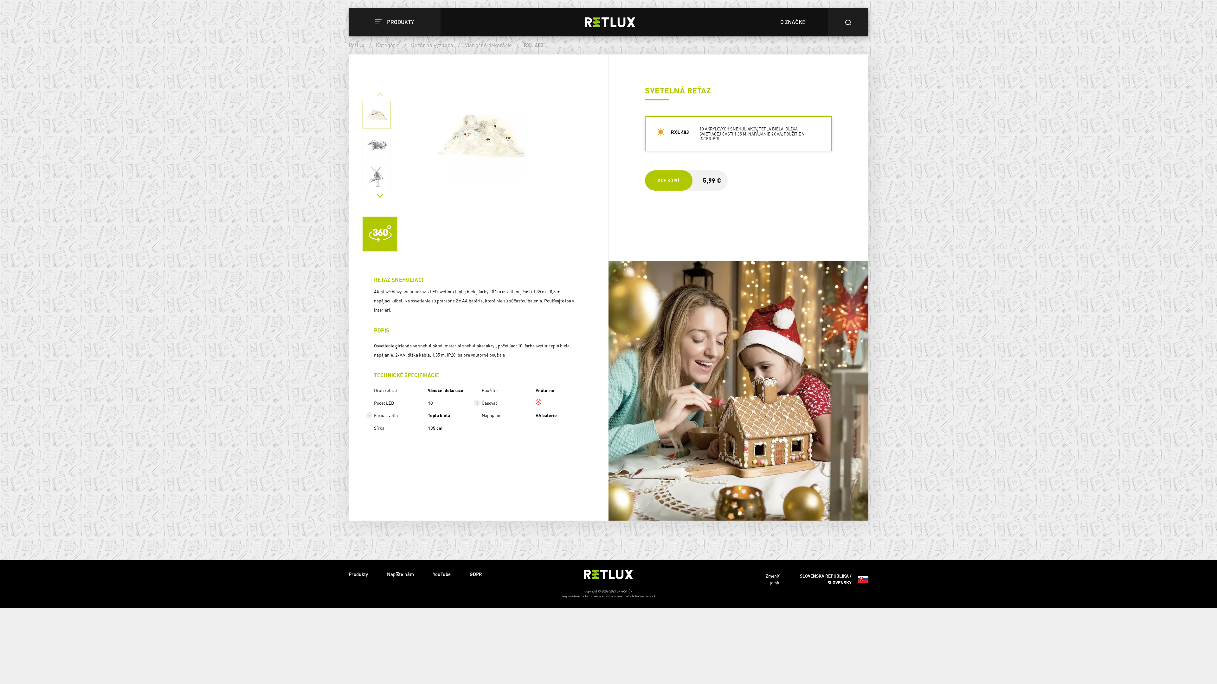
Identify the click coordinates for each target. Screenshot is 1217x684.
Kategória (388, 44)
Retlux (356, 44)
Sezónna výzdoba (432, 44)
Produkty (358, 581)
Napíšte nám (400, 581)
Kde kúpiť (668, 180)
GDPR (476, 581)
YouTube (442, 581)
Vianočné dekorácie (488, 44)
